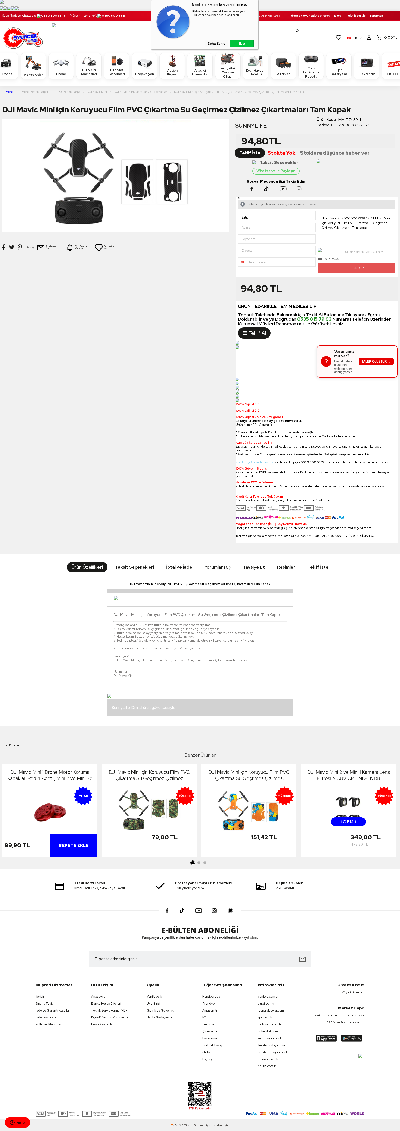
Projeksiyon (144, 74)
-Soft (176, 1125)
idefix (206, 1052)
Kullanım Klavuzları (49, 1024)
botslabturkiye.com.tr (273, 1052)
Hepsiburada (211, 997)
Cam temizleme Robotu (311, 72)
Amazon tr (209, 1010)
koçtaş (207, 1059)
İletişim (41, 997)
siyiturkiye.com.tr (270, 1038)
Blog (337, 16)
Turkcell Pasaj (212, 1045)
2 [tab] (199, 863)
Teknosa (208, 1024)
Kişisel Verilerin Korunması (109, 1017)
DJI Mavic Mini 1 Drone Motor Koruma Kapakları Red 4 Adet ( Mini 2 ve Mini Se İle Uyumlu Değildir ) (49, 775)
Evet (242, 43)
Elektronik (367, 74)
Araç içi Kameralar (200, 72)
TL (391, 37)
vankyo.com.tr (268, 997)
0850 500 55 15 (53, 16)
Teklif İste (249, 153)
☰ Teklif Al (254, 333)
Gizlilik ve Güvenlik (160, 1010)
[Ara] (297, 31)
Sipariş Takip (44, 1004)
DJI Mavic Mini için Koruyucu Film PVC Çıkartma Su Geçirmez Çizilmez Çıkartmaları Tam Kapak (149, 775)
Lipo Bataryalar (339, 72)
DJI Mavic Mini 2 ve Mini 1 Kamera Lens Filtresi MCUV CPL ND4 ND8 (348, 775)
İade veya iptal (46, 1017)
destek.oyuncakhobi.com (310, 16)
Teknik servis (356, 16)
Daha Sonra (216, 43)
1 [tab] (193, 863)
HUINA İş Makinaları (89, 72)
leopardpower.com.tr (272, 1010)
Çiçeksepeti (210, 1031)
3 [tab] (205, 863)
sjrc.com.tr (265, 1017)
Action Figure (172, 72)
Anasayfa (98, 997)
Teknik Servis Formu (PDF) (110, 1010)
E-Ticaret (187, 1125)
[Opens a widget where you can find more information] (17, 1123)
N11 (204, 1017)
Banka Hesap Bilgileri (106, 1004)
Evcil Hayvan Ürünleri (255, 72)
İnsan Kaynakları (103, 1024)
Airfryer (283, 74)
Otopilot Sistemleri (117, 72)
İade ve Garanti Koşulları (53, 1010)
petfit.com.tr (267, 1066)
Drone (61, 74)
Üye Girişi (153, 1004)
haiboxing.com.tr (269, 1024)
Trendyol (208, 1004)
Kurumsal (377, 16)
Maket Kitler (33, 74)
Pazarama (209, 1038)
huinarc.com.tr (268, 1059)
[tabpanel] (50, 811)
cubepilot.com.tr (269, 1031)
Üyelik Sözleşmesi (159, 1017)
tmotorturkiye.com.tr (273, 1045)
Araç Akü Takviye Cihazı (228, 72)
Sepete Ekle (73, 845)
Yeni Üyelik (154, 997)
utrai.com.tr (266, 1004)
